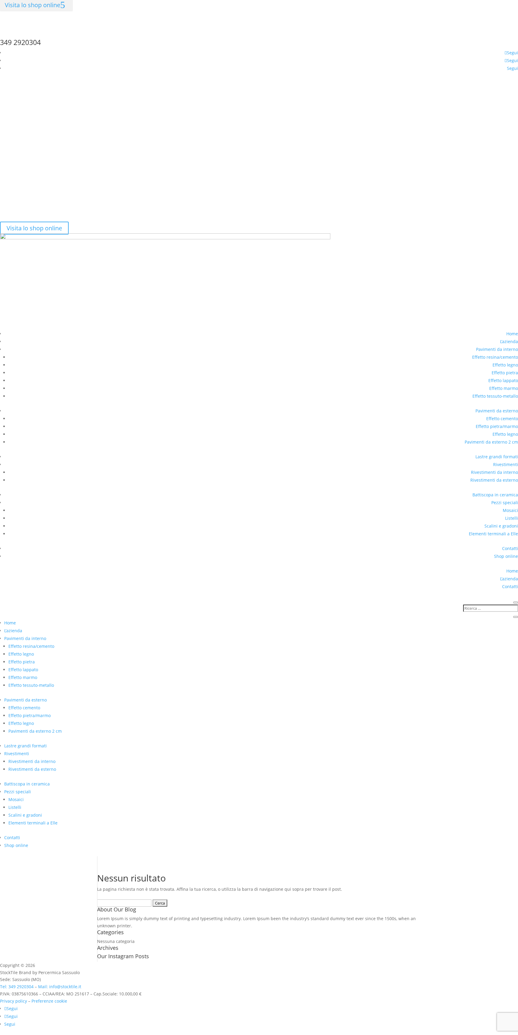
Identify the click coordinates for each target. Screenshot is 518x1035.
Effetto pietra (505, 372)
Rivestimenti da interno (494, 472)
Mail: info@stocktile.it (59, 986)
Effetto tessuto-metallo (495, 396)
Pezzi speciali (504, 502)
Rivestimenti (505, 464)
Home (512, 334)
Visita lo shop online (34, 228)
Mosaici (510, 510)
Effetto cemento (502, 418)
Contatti (510, 548)
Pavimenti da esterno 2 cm (491, 442)
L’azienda (509, 341)
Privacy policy (13, 1001)
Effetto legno (505, 365)
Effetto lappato (503, 380)
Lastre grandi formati (496, 456)
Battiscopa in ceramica (495, 495)
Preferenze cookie (49, 1001)
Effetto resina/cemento (495, 357)
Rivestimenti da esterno (494, 480)
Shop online (506, 556)
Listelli (511, 518)
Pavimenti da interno (497, 349)
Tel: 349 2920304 (17, 986)
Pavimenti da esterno (496, 411)
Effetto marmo (503, 388)
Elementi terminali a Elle (493, 534)
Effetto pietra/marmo (497, 426)
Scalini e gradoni (501, 526)
